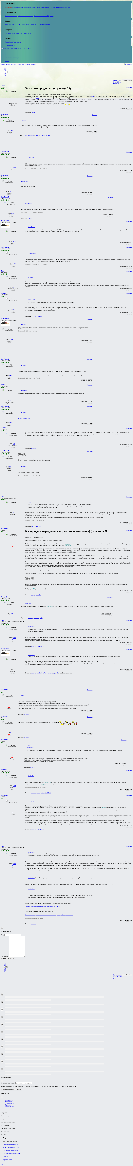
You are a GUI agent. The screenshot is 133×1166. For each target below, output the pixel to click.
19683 (11, 339)
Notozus (33, 316)
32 (5, 75)
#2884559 (110, 615)
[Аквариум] (16, 48)
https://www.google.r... (24, 418)
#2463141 (129, 290)
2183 (11, 130)
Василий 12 (40, 646)
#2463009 (94, 133)
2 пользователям (67, 673)
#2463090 (110, 216)
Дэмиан (33, 112)
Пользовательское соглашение (12, 1153)
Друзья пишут (9, 1106)
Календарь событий (11, 24)
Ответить (116, 83)
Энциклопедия (31, 7)
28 (5, 69)
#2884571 (123, 765)
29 (5, 70)
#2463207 (89, 342)
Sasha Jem (28, 603)
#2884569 (89, 712)
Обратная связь (9, 45)
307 (14, 309)
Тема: (2, 935)
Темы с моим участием (26, 16)
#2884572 (129, 790)
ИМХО (33, 589)
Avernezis (31, 801)
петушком (50, 606)
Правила (50, 16)
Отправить (11, 958)
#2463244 (89, 403)
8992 (14, 638)
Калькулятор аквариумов (62, 7)
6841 (14, 241)
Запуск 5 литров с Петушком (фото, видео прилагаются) (42, 906)
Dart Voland (24, 181)
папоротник (44, 135)
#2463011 (129, 172)
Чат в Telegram (22, 24)
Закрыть (3, 958)
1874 (14, 786)
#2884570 (89, 735)
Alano (38, 793)
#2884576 (129, 827)
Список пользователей (41, 16)
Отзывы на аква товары (19, 7)
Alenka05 (39, 673)
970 (14, 287)
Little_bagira (40, 830)
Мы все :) (19, 33)
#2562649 (129, 524)
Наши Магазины (10, 33)
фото (92, 96)
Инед (49, 135)
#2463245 (89, 425)
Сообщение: (4, 956)
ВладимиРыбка (29, 135)
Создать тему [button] (117, 80)
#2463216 (89, 381)
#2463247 (129, 446)
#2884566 (129, 670)
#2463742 (89, 479)
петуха (43, 784)
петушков (68, 545)
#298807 (129, 110)
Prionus (37, 135)
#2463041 (89, 194)
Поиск (7, 42)
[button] (3, 85)
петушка (67, 544)
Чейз (41, 618)
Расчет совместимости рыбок (46, 7)
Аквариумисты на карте (34, 24)
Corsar (29, 218)
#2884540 (129, 592)
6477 (12, 613)
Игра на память (26, 33)
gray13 (56, 673)
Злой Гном (31, 157)
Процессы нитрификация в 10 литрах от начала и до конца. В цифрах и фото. (49, 915)
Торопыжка (32, 253)
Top (2, 1164)
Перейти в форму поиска (8, 1089)
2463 (14, 167)
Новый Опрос (117, 82)
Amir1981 (48, 793)
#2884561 (129, 644)
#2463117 (129, 268)
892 (14, 512)
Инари (33, 595)
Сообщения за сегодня (12, 16)
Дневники (8, 7)
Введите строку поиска (8, 1083)
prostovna (36, 618)
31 (5, 74)
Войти (7, 61)
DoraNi (24, 120)
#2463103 (129, 244)
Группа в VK (46, 24)
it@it (44, 673)
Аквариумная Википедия (10, 1144)
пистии (104, 807)
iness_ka (38, 595)
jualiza (43, 793)
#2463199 (129, 314)
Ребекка (23, 324)
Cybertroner (49, 673)
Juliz (29, 502)
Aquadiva (39, 316)
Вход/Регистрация (15, 42)
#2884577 (129, 921)
